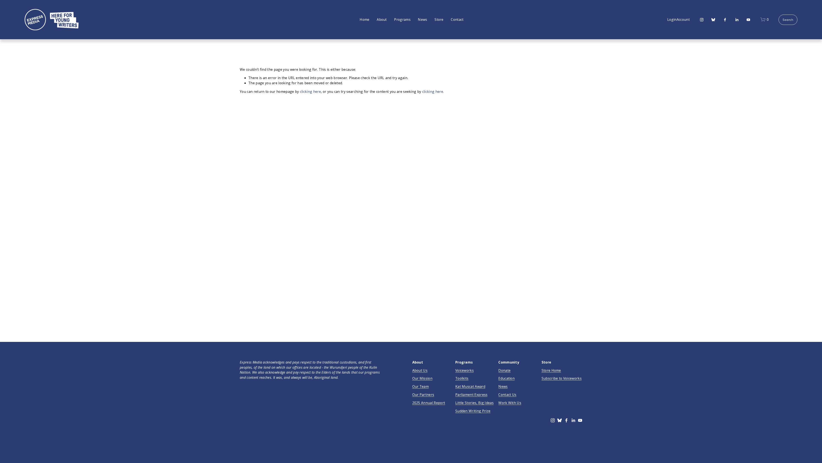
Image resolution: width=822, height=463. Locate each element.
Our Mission (422, 378)
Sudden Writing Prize (472, 411)
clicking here (310, 91)
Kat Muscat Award (470, 386)
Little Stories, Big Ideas (474, 402)
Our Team (420, 386)
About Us (420, 370)
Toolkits (462, 378)
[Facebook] (725, 20)
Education (506, 378)
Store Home (551, 370)
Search (788, 20)
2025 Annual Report (428, 402)
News (422, 19)
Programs (402, 19)
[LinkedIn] (737, 20)
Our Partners (423, 394)
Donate (504, 370)
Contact (457, 19)
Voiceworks (464, 370)
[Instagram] (702, 20)
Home (364, 19)
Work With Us (509, 402)
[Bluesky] (713, 20)
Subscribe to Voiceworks (562, 378)
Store (439, 19)
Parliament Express (471, 394)
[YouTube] (748, 20)
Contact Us (507, 394)
